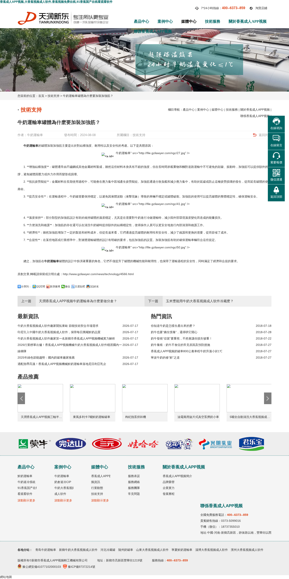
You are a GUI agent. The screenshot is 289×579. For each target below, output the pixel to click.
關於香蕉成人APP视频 (248, 21)
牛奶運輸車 (35, 135)
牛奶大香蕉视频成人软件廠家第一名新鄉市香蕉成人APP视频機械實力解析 (66, 338)
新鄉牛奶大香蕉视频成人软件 (78, 549)
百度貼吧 (80, 286)
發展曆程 (169, 493)
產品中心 (141, 21)
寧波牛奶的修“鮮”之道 (165, 357)
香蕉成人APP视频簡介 (177, 476)
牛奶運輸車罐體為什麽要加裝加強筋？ (88, 95)
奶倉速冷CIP (62, 482)
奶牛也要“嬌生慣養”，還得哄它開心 (174, 332)
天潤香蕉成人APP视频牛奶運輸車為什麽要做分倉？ (78, 301)
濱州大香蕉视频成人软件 (247, 549)
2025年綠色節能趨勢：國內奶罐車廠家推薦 (46, 357)
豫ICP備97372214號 (81, 566)
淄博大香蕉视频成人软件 (211, 549)
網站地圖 (6, 577)
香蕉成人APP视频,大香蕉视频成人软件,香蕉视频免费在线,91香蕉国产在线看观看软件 (56, 1)
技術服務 (212, 21)
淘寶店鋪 (261, 8)
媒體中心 (189, 21)
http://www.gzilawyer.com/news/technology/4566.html (98, 274)
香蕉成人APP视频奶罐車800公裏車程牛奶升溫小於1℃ (186, 351)
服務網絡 (134, 482)
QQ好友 (94, 286)
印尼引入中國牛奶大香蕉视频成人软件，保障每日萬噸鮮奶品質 (59, 332)
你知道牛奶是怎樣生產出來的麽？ (173, 325)
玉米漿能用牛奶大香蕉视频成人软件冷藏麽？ (200, 301)
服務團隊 (134, 488)
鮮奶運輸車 (25, 476)
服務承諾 (134, 476)
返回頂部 (276, 196)
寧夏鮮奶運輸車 (182, 549)
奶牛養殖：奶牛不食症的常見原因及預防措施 (180, 345)
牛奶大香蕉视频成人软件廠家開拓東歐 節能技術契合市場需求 (58, 325)
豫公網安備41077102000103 (41, 566)
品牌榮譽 (169, 482)
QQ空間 (40, 286)
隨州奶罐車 (125, 549)
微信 (67, 286)
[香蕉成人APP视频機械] (63, 13)
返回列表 (265, 135)
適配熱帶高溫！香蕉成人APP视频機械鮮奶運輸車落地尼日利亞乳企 (62, 364)
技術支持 (53, 95)
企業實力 (169, 488)
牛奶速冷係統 (26, 482)
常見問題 (134, 493)
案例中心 (165, 21)
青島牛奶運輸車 (45, 549)
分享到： (26, 286)
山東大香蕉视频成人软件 (152, 549)
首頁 (41, 95)
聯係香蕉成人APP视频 (153, 31)
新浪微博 (55, 286)
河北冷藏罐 (107, 549)
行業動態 (97, 488)
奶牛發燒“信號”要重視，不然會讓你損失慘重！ (181, 338)
